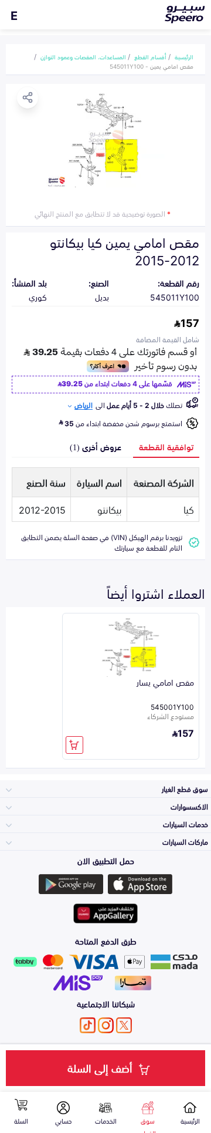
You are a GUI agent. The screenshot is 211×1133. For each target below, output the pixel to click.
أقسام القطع (150, 56)
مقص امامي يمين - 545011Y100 (151, 66)
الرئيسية (184, 56)
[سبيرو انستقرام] (106, 1025)
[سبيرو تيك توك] (88, 1025)
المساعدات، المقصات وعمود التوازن (83, 56)
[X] (124, 1025)
